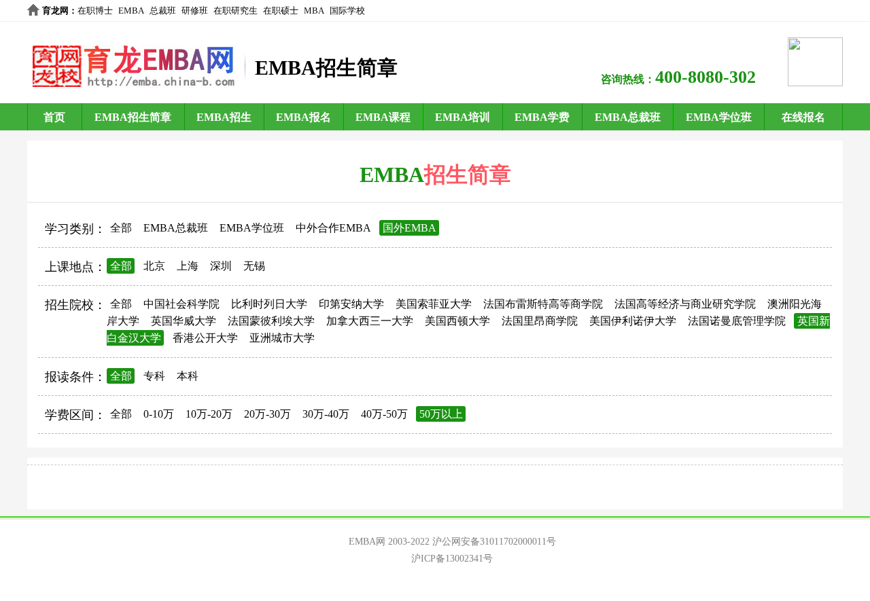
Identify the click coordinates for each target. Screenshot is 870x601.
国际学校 (347, 10)
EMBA (131, 10)
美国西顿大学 (457, 321)
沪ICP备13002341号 (452, 558)
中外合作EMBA (333, 228)
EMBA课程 (383, 117)
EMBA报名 (303, 117)
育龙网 (55, 10)
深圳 (221, 266)
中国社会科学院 (181, 304)
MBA (314, 10)
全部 (121, 228)
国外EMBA (409, 228)
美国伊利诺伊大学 (632, 321)
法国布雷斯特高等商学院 (543, 304)
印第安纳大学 (351, 304)
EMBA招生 (223, 117)
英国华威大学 (183, 321)
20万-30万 (267, 414)
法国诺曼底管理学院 (737, 321)
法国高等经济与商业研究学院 (685, 304)
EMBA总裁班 (628, 117)
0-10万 (158, 414)
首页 (54, 117)
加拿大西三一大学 (369, 321)
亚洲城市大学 (282, 338)
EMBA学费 (542, 117)
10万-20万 (209, 414)
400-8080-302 (705, 77)
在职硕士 (280, 10)
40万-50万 (384, 414)
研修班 (194, 10)
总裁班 (163, 10)
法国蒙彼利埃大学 (271, 321)
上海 (187, 266)
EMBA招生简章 (132, 117)
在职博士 (95, 10)
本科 (187, 376)
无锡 (254, 266)
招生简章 (467, 174)
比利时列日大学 (269, 304)
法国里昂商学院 (540, 321)
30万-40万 (325, 414)
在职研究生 (235, 10)
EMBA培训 (462, 117)
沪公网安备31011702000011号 (494, 541)
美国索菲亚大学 (434, 304)
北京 (154, 266)
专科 (154, 376)
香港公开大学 (205, 338)
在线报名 (803, 117)
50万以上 (441, 414)
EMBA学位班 (719, 117)
